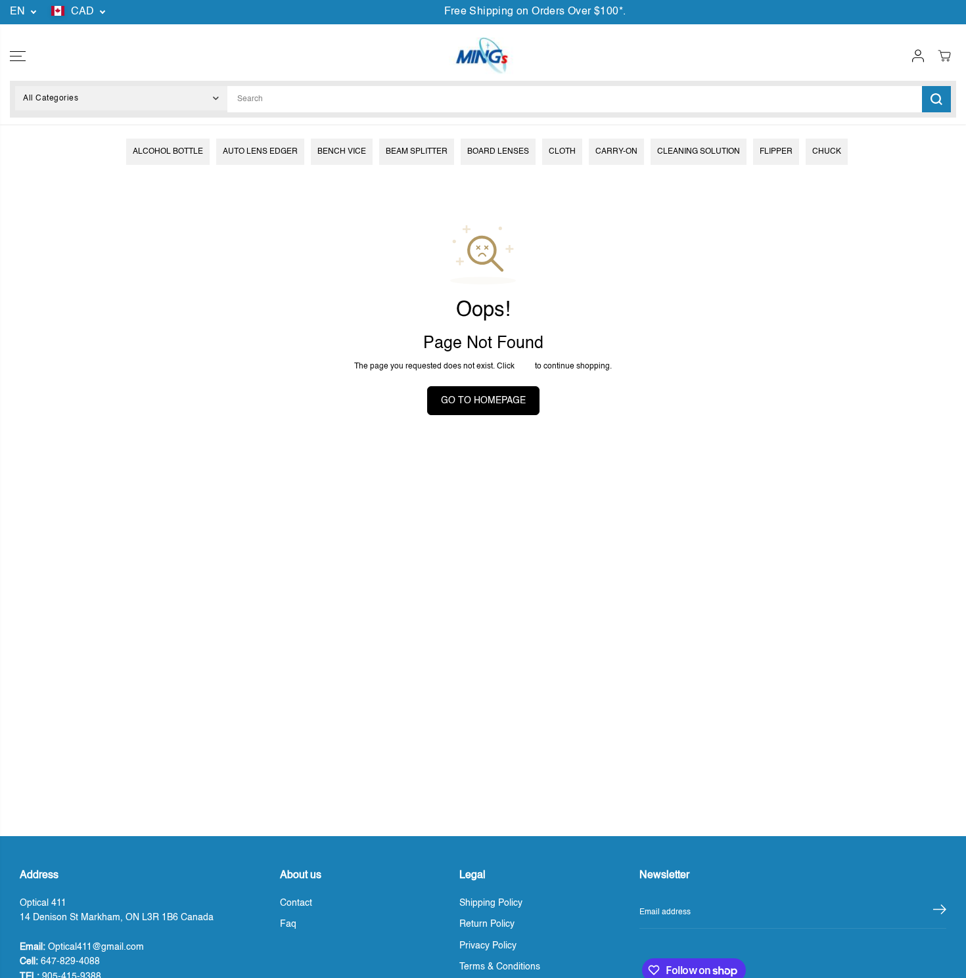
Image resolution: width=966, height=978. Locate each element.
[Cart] (944, 56)
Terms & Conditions (499, 966)
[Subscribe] (939, 912)
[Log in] (918, 56)
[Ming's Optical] (482, 56)
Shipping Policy (490, 903)
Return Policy (487, 924)
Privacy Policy (488, 945)
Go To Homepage (483, 400)
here (525, 366)
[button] (18, 55)
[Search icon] (936, 99)
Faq (288, 924)
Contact (296, 903)
